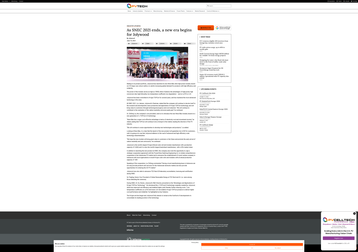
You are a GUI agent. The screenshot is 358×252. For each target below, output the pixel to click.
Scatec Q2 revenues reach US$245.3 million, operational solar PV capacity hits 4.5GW (214, 76)
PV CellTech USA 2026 (207, 93)
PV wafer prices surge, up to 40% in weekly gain (212, 48)
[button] (133, 44)
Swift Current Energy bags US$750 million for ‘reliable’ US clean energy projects (214, 54)
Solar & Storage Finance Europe (211, 117)
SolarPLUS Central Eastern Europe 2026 (214, 109)
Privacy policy (194, 242)
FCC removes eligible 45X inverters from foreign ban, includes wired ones (214, 42)
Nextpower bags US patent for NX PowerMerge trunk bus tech (211, 69)
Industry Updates (134, 26)
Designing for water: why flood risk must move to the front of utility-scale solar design (214, 61)
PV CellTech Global (206, 125)
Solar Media (5, 1)
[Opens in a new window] (130, 230)
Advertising (14, 1)
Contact (21, 1)
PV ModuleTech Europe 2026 (210, 101)
